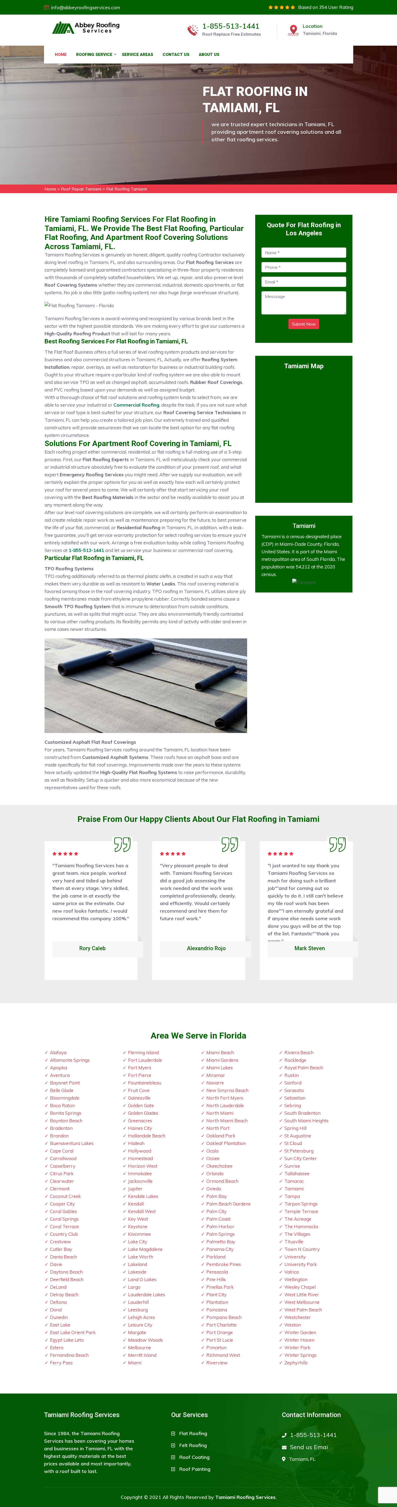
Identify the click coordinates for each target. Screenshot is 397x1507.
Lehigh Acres (141, 1317)
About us (209, 54)
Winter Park (297, 1347)
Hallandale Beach (146, 1135)
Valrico (291, 1272)
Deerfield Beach (66, 1279)
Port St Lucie (219, 1340)
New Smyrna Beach (227, 1090)
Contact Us (176, 54)
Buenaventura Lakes (71, 1143)
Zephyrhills (296, 1362)
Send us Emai (309, 1447)
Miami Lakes (219, 1067)
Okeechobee (219, 1166)
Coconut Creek (65, 1196)
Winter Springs (300, 1355)
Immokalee (140, 1173)
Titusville (293, 1241)
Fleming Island (143, 1052)
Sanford (292, 1083)
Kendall (136, 1204)
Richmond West (223, 1355)
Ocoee (213, 1158)
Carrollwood (63, 1158)
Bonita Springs (65, 1113)
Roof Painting (194, 1469)
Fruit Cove (139, 1090)
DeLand (58, 1287)
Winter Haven (299, 1340)
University (295, 1257)
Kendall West (142, 1211)
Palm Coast (218, 1219)
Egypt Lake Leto (67, 1340)
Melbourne (139, 1347)
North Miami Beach (227, 1120)
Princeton (216, 1347)
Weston (292, 1325)
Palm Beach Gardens (228, 1204)
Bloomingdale (64, 1098)
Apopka (58, 1067)
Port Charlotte (221, 1325)
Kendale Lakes (143, 1196)
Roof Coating (194, 1457)
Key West (138, 1219)
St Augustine (297, 1135)
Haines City (140, 1128)
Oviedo (213, 1188)
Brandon (59, 1135)
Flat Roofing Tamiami (126, 189)
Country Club (64, 1234)
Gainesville (139, 1098)
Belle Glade (61, 1090)
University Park (300, 1264)
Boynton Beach (66, 1120)
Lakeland (137, 1264)
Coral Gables (63, 1211)
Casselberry (62, 1166)
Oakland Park (220, 1135)
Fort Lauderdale (145, 1060)
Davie (56, 1264)
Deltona (58, 1302)
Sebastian (294, 1098)
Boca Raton (62, 1105)
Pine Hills (216, 1279)
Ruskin (291, 1075)
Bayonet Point (65, 1083)
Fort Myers (139, 1067)
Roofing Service (94, 54)
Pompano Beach (224, 1317)
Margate (137, 1332)
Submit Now (304, 324)
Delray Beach (64, 1294)
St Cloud (293, 1143)
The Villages (297, 1234)
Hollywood (139, 1151)
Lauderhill (138, 1302)
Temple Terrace (301, 1211)
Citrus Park (61, 1173)
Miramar (215, 1075)
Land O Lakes (142, 1279)
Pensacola (217, 1272)
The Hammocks (301, 1226)
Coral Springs (64, 1219)
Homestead (140, 1158)
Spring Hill (295, 1128)
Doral (56, 1309)
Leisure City (140, 1325)
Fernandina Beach (69, 1355)
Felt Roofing (193, 1445)
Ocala (212, 1151)
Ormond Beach (222, 1181)
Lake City (137, 1241)
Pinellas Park (220, 1287)
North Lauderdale (225, 1105)
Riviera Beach (299, 1052)
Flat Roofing (193, 1433)
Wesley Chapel (300, 1287)
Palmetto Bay (220, 1241)
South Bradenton (302, 1113)
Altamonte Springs (70, 1060)
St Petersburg (299, 1151)
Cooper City (62, 1204)
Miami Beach (220, 1052)
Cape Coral (61, 1151)
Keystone (137, 1226)
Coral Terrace (64, 1226)
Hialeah (136, 1143)
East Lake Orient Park (73, 1332)
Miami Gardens (222, 1060)
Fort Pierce (139, 1075)
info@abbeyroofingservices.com (85, 7)
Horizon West (142, 1166)
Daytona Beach (66, 1272)
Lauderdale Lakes (146, 1294)
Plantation (217, 1302)
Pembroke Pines (223, 1264)
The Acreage (297, 1219)
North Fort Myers (224, 1098)
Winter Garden (300, 1332)
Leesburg (138, 1309)
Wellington (295, 1279)
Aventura (60, 1075)
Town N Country (302, 1249)
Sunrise (292, 1166)
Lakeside (137, 1272)
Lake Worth (140, 1257)
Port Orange (219, 1332)
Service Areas (137, 54)
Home (61, 54)
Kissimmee (139, 1234)
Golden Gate (141, 1105)
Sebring (292, 1105)
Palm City (216, 1211)
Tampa (292, 1196)
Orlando (215, 1173)
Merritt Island (142, 1355)
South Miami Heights (306, 1120)
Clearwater (62, 1181)
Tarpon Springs (301, 1204)
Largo (134, 1287)
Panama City (220, 1249)
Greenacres (140, 1120)
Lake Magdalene (145, 1249)
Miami (134, 1362)
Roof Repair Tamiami (81, 189)
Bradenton (61, 1128)
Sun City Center (300, 1158)
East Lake (60, 1325)
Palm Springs (220, 1234)
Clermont (60, 1188)
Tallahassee (296, 1173)
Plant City (216, 1294)
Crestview (60, 1241)
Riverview (217, 1362)
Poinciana (216, 1309)
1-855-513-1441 (231, 26)
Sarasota (294, 1090)
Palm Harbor (220, 1226)
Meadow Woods (145, 1340)
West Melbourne (301, 1302)
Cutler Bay (61, 1249)
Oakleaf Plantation (226, 1143)
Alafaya (58, 1052)
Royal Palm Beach (303, 1067)
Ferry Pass (61, 1362)
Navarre (215, 1083)
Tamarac (294, 1181)
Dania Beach (63, 1257)
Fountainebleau (144, 1083)
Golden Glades (143, 1113)
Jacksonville (140, 1181)
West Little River (301, 1294)
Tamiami (294, 1188)
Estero (56, 1347)
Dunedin (59, 1317)
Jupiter (135, 1188)
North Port (218, 1128)
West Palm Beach (303, 1309)
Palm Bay (216, 1196)
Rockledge (295, 1060)
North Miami (219, 1113)
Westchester (297, 1317)
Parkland (216, 1257)
